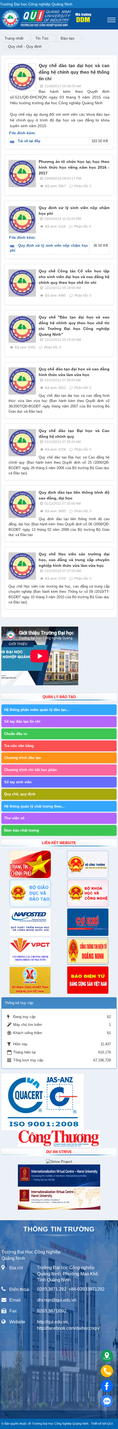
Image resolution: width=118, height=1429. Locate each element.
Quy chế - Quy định (25, 46)
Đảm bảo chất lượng (21, 830)
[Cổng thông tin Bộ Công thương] (88, 864)
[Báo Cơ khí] (88, 922)
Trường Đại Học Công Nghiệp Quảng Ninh (60, 1423)
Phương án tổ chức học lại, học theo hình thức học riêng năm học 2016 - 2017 (74, 167)
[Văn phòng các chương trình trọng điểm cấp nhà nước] (30, 951)
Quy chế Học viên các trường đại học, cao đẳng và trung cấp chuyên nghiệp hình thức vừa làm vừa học (74, 560)
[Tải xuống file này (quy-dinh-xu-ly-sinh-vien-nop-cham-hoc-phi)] (13, 245)
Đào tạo (67, 38)
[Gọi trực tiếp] (107, 1371)
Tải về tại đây (29, 141)
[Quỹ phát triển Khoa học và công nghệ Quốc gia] (30, 922)
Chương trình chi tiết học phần (30, 770)
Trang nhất (13, 38)
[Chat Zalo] (107, 1401)
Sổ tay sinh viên (18, 782)
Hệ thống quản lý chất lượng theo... (34, 806)
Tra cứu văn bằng (19, 746)
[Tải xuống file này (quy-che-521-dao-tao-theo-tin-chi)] (13, 141)
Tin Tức (42, 38)
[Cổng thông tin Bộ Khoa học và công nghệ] (88, 893)
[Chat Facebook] (107, 1386)
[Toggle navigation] (111, 20)
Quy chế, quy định (19, 794)
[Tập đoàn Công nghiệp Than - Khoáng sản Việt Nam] (30, 980)
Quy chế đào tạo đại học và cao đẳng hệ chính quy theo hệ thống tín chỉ (74, 72)
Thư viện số (14, 818)
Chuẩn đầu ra (15, 734)
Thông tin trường (59, 1229)
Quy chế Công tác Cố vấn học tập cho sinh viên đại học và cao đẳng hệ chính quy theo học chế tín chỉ (74, 277)
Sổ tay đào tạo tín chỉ (22, 721)
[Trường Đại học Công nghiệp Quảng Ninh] (1, 17)
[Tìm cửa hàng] (107, 1356)
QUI (110, 1423)
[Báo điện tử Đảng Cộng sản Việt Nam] (88, 980)
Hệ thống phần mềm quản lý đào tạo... (36, 710)
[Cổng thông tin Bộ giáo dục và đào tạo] (30, 893)
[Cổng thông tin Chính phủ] (30, 864)
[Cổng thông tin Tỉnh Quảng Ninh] (88, 951)
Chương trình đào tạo (22, 758)
